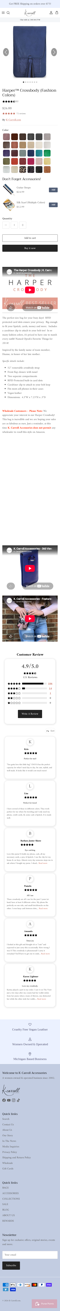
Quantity (7, 218)
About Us (7, 1130)
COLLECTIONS (11, 1199)
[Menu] (3, 12)
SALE (5, 1204)
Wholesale (7, 1163)
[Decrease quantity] (5, 225)
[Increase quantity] (22, 225)
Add (53, 190)
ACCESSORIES (10, 1193)
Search (5, 1119)
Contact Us (8, 1124)
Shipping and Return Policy (16, 1157)
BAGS (5, 1188)
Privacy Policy (9, 1152)
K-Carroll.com (13, 120)
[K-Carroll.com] (30, 12)
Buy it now (30, 248)
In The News (9, 1141)
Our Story (7, 1135)
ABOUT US (8, 1215)
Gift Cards (7, 1168)
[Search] (9, 12)
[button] (54, 52)
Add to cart (30, 238)
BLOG (5, 1210)
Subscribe (11, 1265)
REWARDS (8, 1221)
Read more (43, 863)
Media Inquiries (10, 1146)
